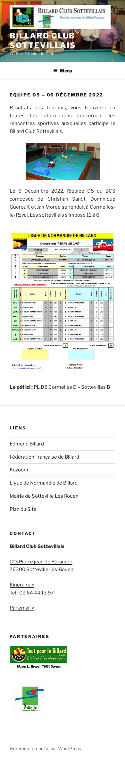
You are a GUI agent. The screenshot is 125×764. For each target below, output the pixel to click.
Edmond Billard (27, 444)
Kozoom (19, 470)
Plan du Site (23, 509)
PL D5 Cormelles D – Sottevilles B (72, 387)
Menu (66, 70)
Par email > (22, 608)
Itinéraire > (22, 585)
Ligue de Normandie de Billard (44, 483)
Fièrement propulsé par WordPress (45, 748)
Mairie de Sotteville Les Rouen (44, 496)
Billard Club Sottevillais (43, 40)
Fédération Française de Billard (44, 457)
